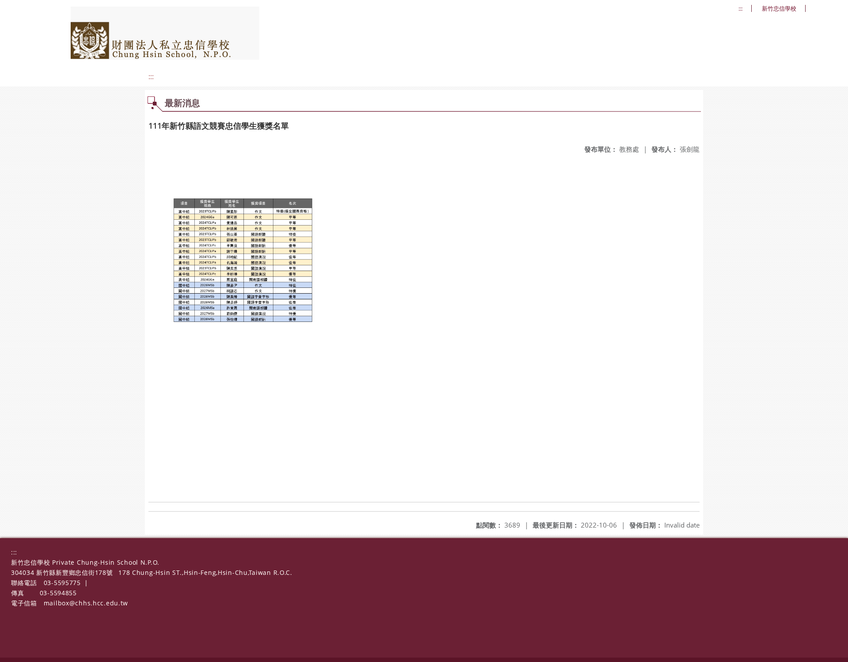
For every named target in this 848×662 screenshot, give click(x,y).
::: (740, 8)
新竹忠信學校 (779, 8)
